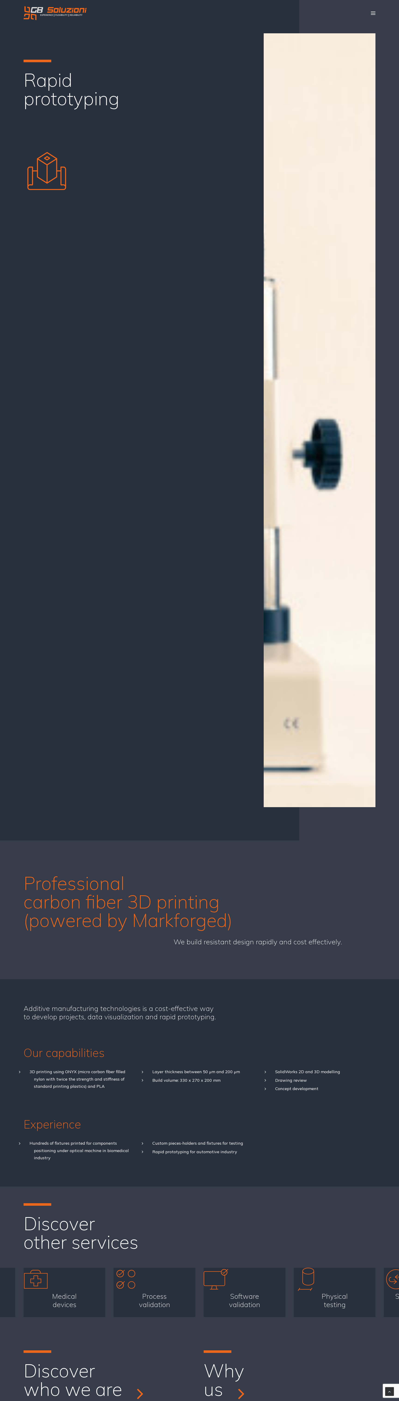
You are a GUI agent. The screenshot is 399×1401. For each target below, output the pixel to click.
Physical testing (335, 1300)
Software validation (244, 1300)
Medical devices (64, 1300)
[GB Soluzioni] (55, 13)
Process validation (154, 1300)
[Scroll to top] (389, 1391)
